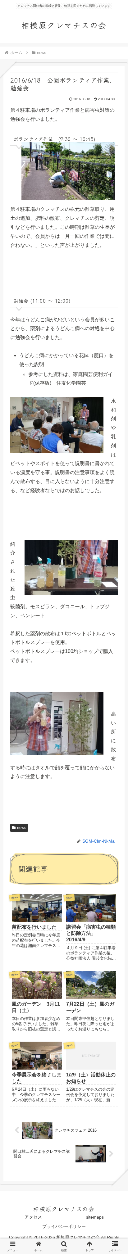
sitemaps (95, 1217)
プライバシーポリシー (64, 1226)
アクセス (33, 1217)
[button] (113, 952)
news (21, 828)
